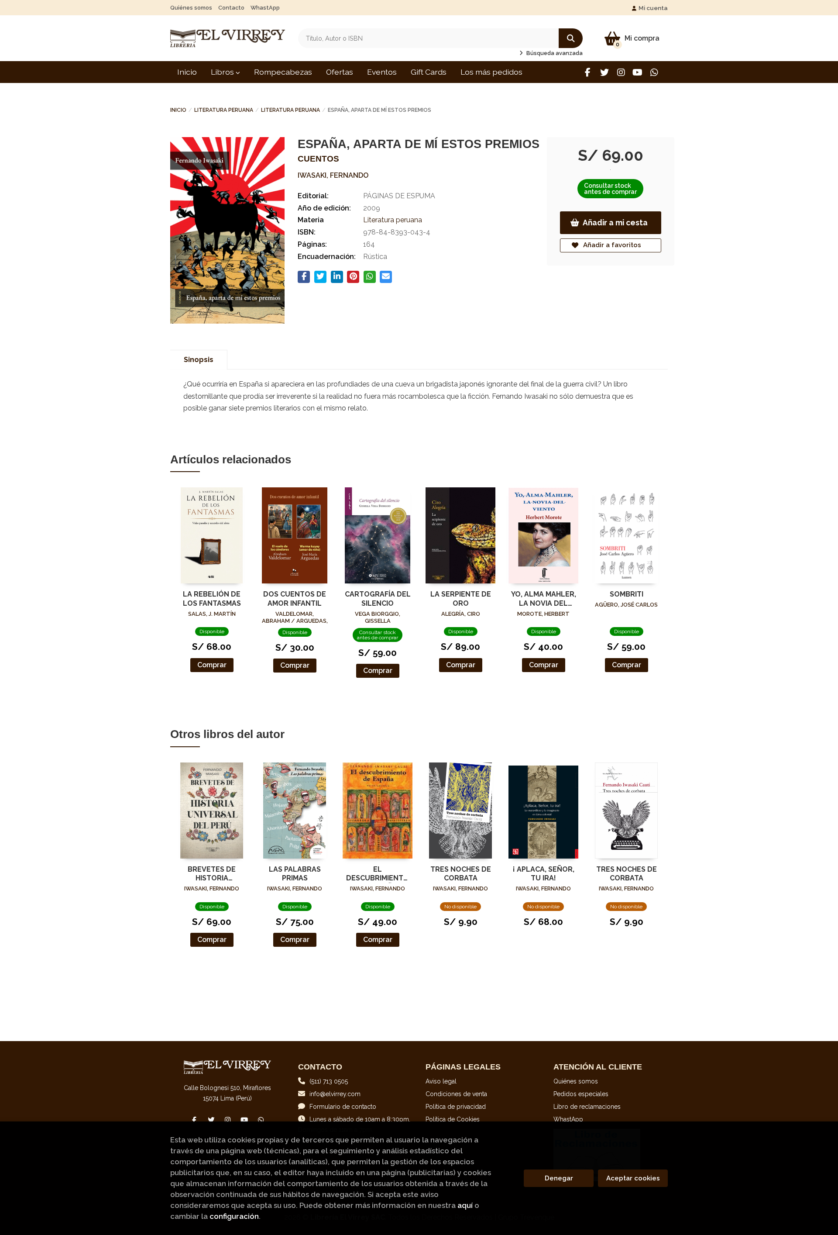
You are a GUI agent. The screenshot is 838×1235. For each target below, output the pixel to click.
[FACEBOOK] (587, 72)
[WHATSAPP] (654, 72)
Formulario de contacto (342, 1106)
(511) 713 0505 (328, 1081)
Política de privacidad (456, 1106)
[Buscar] (571, 38)
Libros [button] (223, 71)
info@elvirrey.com (335, 1093)
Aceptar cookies (633, 1178)
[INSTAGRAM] (621, 72)
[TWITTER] (604, 72)
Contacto (231, 7)
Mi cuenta (653, 7)
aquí (465, 1205)
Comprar (212, 665)
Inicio (178, 110)
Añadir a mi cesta (615, 222)
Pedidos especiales (580, 1093)
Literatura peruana (223, 110)
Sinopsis (198, 359)
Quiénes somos (191, 7)
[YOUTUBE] (637, 72)
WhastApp (265, 7)
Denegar (559, 1178)
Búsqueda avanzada (554, 53)
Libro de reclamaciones (587, 1106)
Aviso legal (441, 1081)
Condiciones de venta (456, 1093)
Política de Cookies (453, 1119)
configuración (234, 1216)
